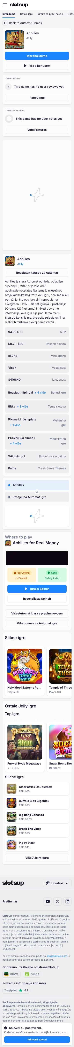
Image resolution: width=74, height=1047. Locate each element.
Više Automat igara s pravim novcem (37, 613)
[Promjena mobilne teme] (67, 4)
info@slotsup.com (56, 955)
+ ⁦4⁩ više (40, 392)
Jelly (20, 263)
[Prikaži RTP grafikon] (21, 332)
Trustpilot (16, 990)
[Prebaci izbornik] (5, 5)
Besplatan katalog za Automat (37, 272)
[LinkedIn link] (67, 901)
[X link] (57, 901)
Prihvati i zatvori (37, 1039)
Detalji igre (26, 13)
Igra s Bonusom (40, 65)
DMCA (35, 974)
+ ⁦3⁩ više (22, 406)
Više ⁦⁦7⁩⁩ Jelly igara (37, 857)
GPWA (14, 974)
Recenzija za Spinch (37, 598)
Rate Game (37, 97)
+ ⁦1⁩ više (15, 425)
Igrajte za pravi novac (50, 13)
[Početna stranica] (19, 5)
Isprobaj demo (37, 55)
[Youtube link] (48, 901)
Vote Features (37, 129)
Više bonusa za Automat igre (37, 623)
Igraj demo (8, 13)
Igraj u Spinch (40, 588)
